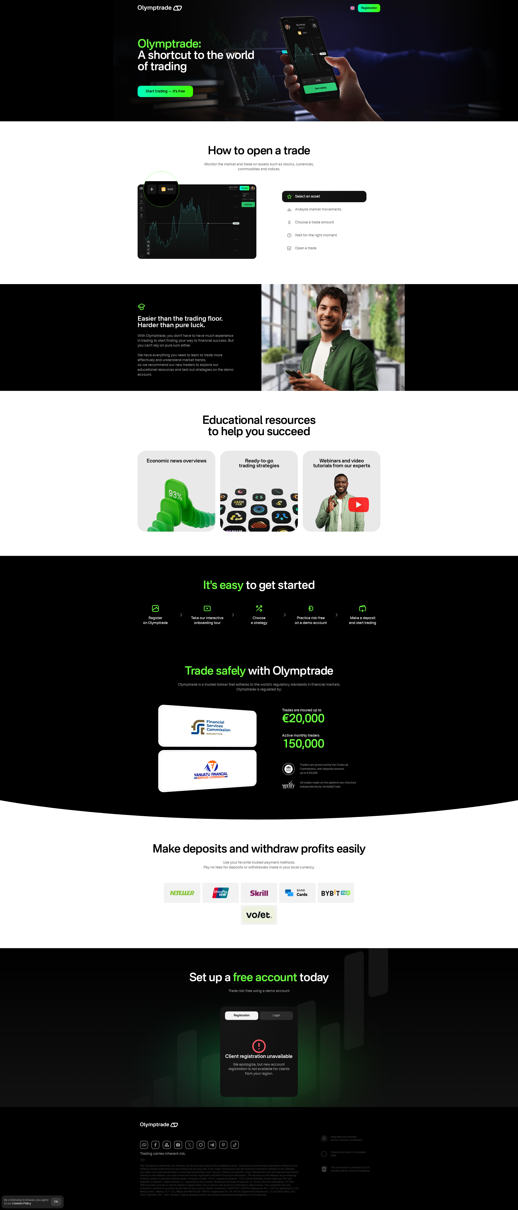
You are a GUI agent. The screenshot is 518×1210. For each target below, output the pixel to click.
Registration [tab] (241, 1015)
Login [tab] (276, 1015)
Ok (56, 1201)
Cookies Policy (21, 1203)
